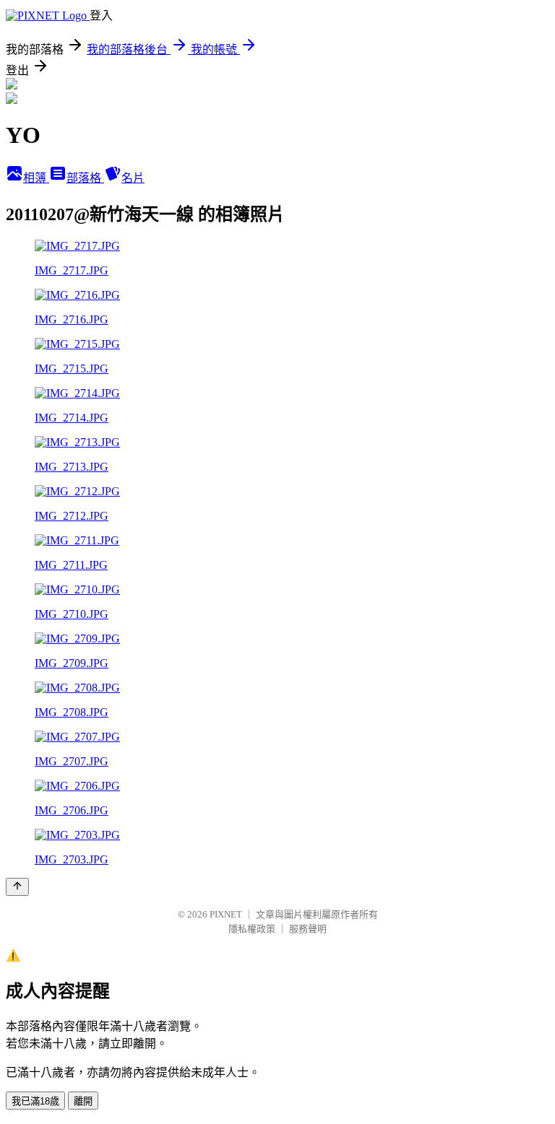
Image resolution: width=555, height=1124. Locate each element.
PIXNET (226, 914)
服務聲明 (308, 928)
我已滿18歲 (35, 1101)
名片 (133, 178)
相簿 (36, 178)
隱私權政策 (251, 928)
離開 (83, 1101)
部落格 (85, 178)
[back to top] (17, 887)
